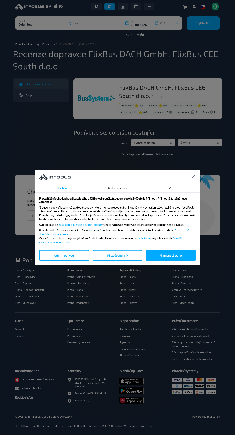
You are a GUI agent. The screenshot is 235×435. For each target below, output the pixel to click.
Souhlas (62, 188)
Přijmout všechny (170, 255)
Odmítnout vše (64, 255)
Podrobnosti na (117, 188)
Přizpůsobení (116, 255)
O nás (172, 188)
